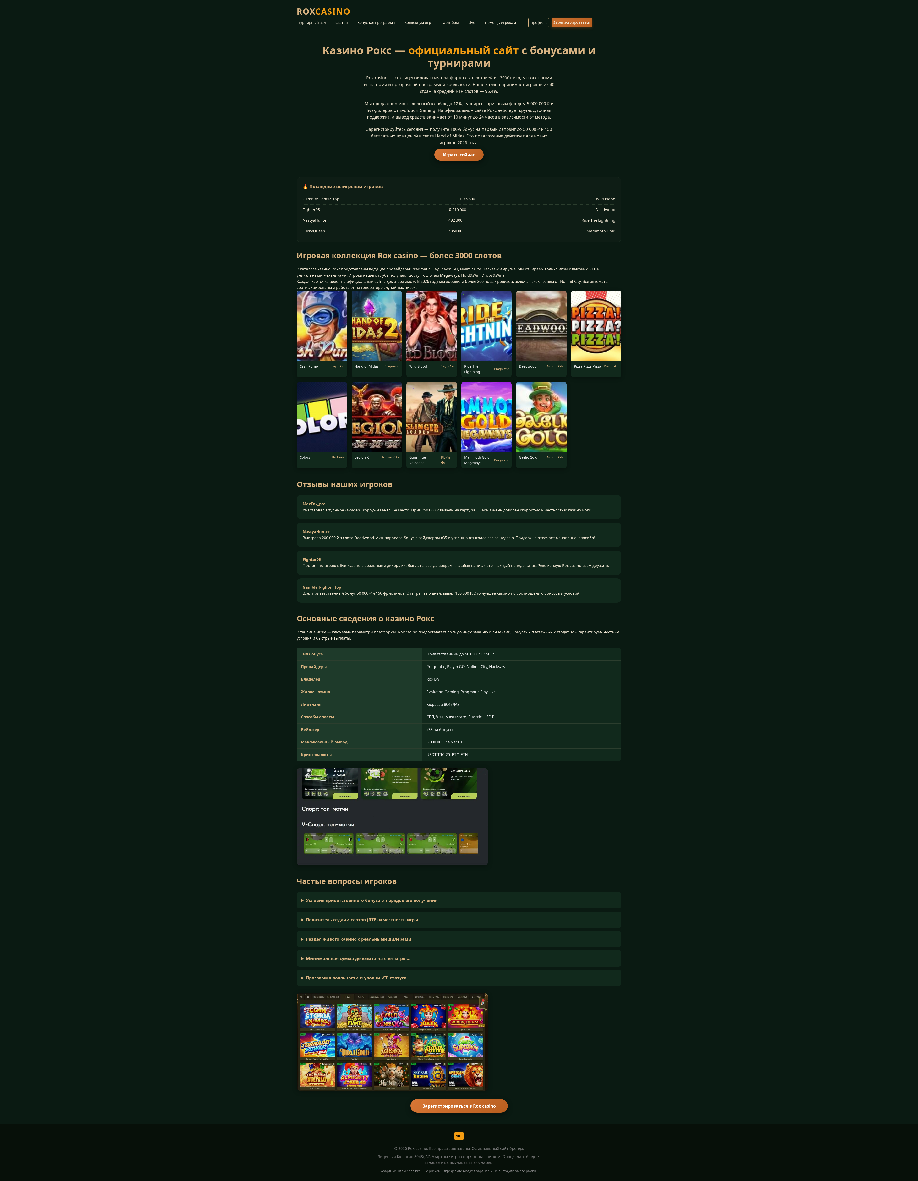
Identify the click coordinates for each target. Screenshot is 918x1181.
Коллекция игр (417, 22)
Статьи (341, 22)
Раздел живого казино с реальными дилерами (358, 939)
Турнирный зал (312, 22)
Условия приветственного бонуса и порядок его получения (371, 900)
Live (471, 22)
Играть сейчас (459, 155)
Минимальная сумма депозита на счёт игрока (358, 958)
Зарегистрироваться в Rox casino (459, 1106)
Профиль (538, 22)
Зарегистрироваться (571, 22)
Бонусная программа (376, 22)
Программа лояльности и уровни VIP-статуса (356, 978)
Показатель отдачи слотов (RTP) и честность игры (362, 920)
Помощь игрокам (500, 22)
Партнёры (450, 22)
